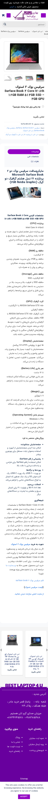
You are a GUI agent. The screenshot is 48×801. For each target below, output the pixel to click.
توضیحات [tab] (35, 151)
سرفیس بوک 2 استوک (20, 544)
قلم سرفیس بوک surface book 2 (30, 580)
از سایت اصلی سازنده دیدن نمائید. (29, 594)
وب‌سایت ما (11, 565)
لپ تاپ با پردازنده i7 (31, 134)
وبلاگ (17, 737)
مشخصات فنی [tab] (33, 156)
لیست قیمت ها (13, 746)
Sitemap (24, 778)
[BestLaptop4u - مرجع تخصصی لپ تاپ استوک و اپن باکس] (26, 15)
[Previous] (40, 56)
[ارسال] (5, 24)
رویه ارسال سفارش (36, 744)
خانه (46, 31)
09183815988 (32, 717)
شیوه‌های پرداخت (36, 750)
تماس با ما (15, 742)
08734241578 (15, 717)
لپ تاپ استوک (37, 31)
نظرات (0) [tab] (35, 161)
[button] (43, 15)
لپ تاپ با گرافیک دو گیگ (14, 134)
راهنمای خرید (14, 751)
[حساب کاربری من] (9, 15)
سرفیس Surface (24, 31)
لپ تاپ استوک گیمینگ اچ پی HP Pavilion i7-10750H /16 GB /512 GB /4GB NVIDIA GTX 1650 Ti (36, 662)
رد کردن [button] (13, 6)
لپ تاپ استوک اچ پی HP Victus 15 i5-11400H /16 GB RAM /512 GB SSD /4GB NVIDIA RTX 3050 (12, 660)
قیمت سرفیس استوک (34, 587)
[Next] (6, 56)
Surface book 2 (28, 128)
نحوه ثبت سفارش (36, 738)
